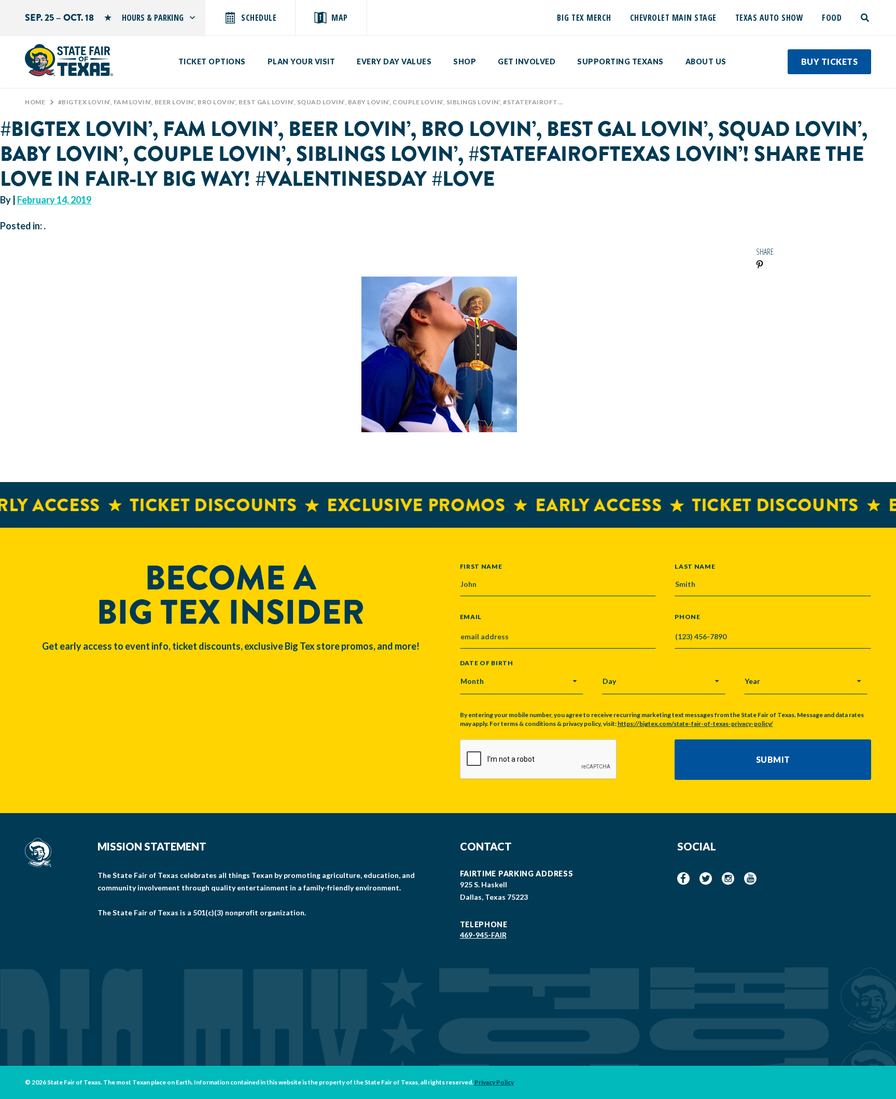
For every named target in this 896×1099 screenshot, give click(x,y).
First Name (481, 566)
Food (832, 17)
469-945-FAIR (483, 934)
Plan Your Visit (301, 61)
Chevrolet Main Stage (673, 17)
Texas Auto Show (769, 17)
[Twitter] (705, 878)
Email (471, 617)
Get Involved (526, 61)
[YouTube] (750, 878)
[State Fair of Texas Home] (69, 60)
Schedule (258, 17)
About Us (705, 61)
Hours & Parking (153, 17)
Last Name (695, 566)
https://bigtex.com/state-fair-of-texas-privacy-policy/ (695, 723)
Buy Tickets (829, 61)
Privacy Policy (494, 1082)
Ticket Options (212, 61)
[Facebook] (683, 878)
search (865, 17)
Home (35, 102)
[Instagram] (728, 878)
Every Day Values (394, 61)
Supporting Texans (620, 61)
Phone (688, 617)
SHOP (464, 61)
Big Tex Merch (584, 17)
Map (339, 17)
